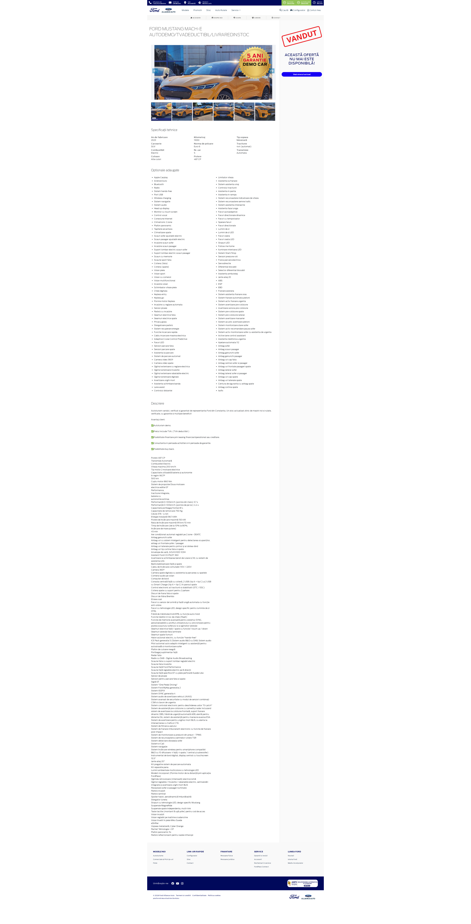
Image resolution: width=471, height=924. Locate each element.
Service (235, 10)
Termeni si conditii (183, 895)
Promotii (197, 10)
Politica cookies (214, 895)
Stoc (208, 10)
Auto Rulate (221, 10)
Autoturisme (158, 856)
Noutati (291, 856)
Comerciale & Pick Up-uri (163, 859)
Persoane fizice (227, 856)
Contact (190, 863)
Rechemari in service (262, 863)
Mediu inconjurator (295, 863)
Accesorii (258, 859)
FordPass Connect (261, 867)
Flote (155, 863)
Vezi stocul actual (302, 74)
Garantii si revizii (261, 856)
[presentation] (155, 70)
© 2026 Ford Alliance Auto (163, 895)
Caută (285, 10)
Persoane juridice (227, 859)
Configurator (298, 10)
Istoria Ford (292, 859)
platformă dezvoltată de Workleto (166, 898)
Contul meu (315, 10)
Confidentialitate (199, 895)
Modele (185, 10)
